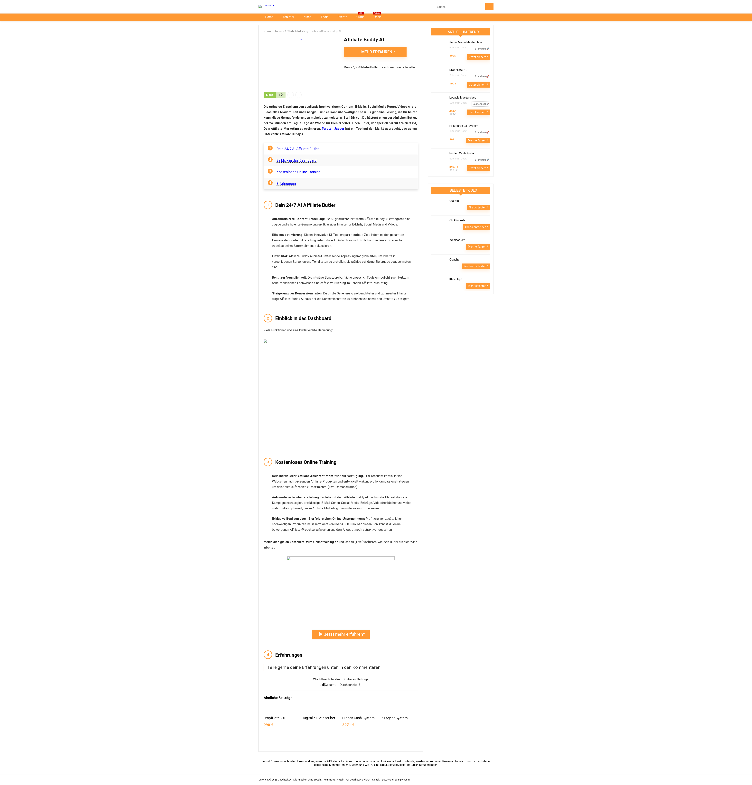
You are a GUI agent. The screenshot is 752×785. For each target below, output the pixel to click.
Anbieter (288, 17)
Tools (324, 17)
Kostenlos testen (475, 266)
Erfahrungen (286, 183)
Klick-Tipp (455, 279)
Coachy (454, 259)
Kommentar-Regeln (334, 779)
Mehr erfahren (376, 52)
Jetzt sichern (478, 57)
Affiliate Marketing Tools (300, 31)
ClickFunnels (457, 220)
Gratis (360, 16)
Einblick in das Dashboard (296, 160)
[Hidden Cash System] (360, 709)
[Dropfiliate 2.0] (281, 709)
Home (268, 17)
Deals (377, 16)
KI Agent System (395, 718)
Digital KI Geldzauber (319, 718)
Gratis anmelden (476, 227)
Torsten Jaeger (333, 128)
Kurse (307, 17)
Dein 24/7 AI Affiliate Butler (298, 149)
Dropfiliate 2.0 (274, 718)
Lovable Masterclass (462, 97)
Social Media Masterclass (466, 42)
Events (342, 17)
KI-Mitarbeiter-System (463, 126)
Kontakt (376, 779)
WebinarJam (457, 240)
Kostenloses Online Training (299, 172)
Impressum (404, 779)
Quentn (454, 201)
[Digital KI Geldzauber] (321, 709)
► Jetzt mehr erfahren (341, 634)
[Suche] (489, 6)
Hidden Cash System (358, 718)
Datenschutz (389, 779)
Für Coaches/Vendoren (358, 779)
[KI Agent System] (399, 709)
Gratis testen (478, 207)
